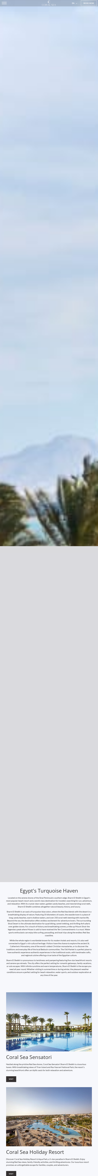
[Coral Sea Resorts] (49, 3)
